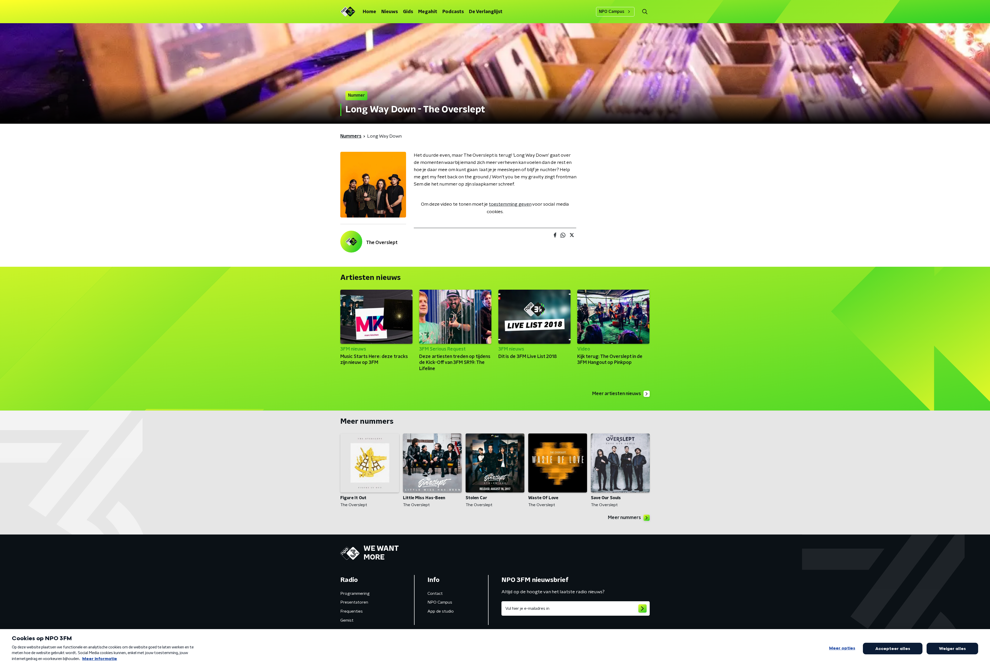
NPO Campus (611, 12)
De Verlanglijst (485, 12)
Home (369, 12)
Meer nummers (624, 517)
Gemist (346, 620)
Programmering (355, 593)
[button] (645, 11)
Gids (408, 12)
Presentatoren (354, 602)
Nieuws (389, 12)
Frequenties (351, 611)
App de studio (440, 611)
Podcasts (453, 12)
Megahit (427, 12)
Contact (435, 593)
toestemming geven (510, 204)
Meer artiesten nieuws (616, 393)
